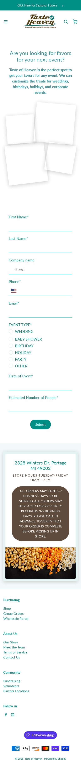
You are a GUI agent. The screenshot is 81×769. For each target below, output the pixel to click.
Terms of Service (15, 652)
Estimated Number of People (33, 397)
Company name (21, 260)
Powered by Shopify (55, 758)
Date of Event (21, 376)
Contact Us (11, 657)
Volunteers (11, 686)
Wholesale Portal (15, 618)
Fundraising (11, 681)
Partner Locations (16, 691)
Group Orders (13, 613)
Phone (15, 281)
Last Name (18, 238)
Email (14, 303)
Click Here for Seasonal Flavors (37, 5)
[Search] (66, 21)
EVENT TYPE (20, 324)
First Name (19, 217)
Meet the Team (14, 647)
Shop (7, 608)
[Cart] (75, 21)
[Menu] (5, 21)
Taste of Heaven (33, 758)
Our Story (10, 642)
